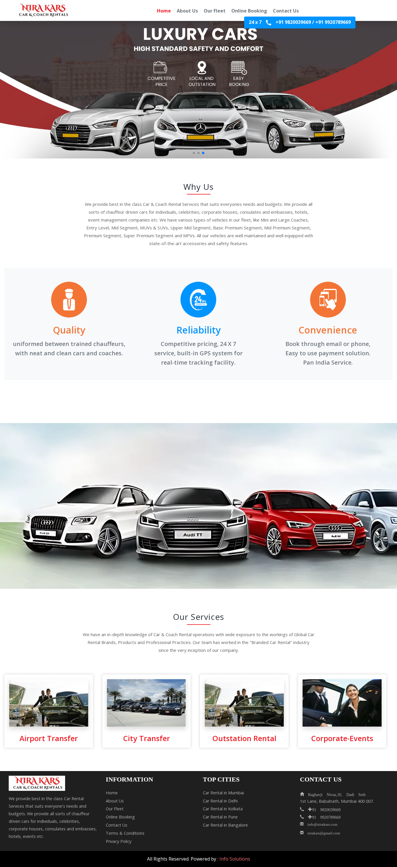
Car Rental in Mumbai (223, 792)
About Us (187, 11)
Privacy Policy (118, 841)
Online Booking (249, 11)
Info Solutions (234, 859)
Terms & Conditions (125, 833)
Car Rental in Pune (220, 817)
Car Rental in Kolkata (223, 808)
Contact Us (286, 11)
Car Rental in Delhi (220, 801)
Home (164, 11)
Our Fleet (215, 11)
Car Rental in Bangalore (225, 825)
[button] (194, 153)
